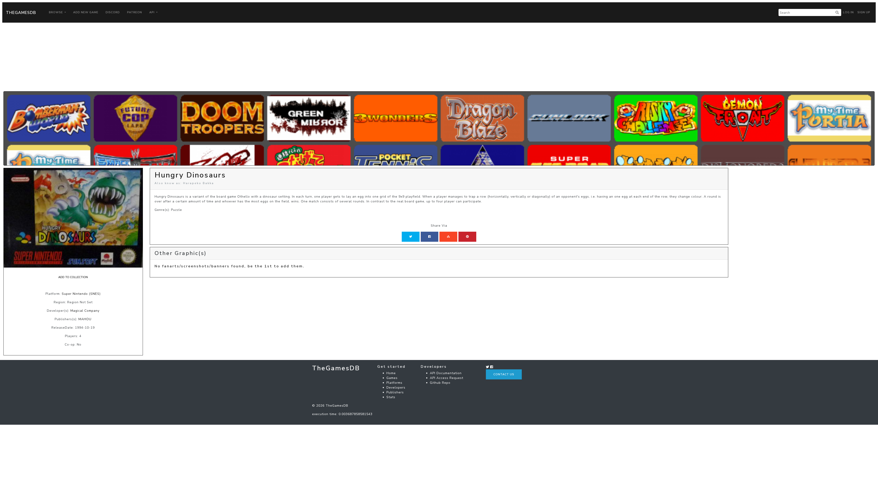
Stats (390, 397)
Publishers (395, 392)
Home (391, 373)
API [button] (152, 12)
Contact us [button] (503, 374)
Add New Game (85, 12)
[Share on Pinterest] (467, 237)
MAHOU (84, 319)
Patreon (134, 12)
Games (392, 378)
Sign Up (863, 12)
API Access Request (446, 378)
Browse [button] (56, 12)
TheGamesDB (21, 12)
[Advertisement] (439, 57)
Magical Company (84, 311)
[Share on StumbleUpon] (448, 237)
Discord (113, 12)
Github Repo (440, 383)
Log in (848, 12)
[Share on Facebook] (429, 237)
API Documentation (446, 373)
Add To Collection (73, 277)
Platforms (394, 383)
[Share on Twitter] (411, 237)
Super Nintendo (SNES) (81, 294)
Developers (395, 387)
